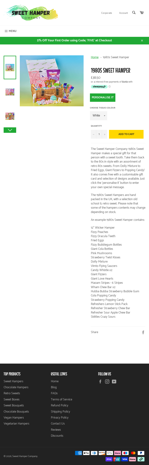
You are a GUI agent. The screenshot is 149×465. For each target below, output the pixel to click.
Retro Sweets (12, 393)
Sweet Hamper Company (24, 456)
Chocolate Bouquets (16, 411)
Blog (54, 387)
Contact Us (58, 423)
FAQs (54, 393)
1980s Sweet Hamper (116, 57)
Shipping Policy (60, 411)
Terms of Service (61, 399)
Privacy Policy (60, 417)
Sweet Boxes (11, 399)
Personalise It (103, 97)
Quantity (96, 126)
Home (94, 57)
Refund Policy (59, 405)
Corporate (106, 13)
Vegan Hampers (14, 417)
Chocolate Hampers (16, 387)
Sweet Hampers (13, 381)
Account (123, 13)
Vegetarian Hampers (16, 423)
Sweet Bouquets (14, 405)
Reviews (56, 429)
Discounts (57, 435)
